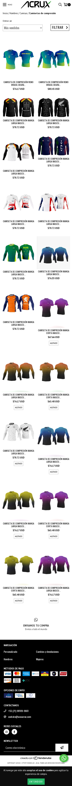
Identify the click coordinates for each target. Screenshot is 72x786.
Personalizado (10, 651)
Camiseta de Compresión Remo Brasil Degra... (18, 83)
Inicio (5, 13)
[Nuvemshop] (36, 759)
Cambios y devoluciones (47, 651)
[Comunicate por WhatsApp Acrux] (63, 758)
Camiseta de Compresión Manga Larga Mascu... (18, 121)
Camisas (23, 13)
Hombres (14, 13)
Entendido (36, 781)
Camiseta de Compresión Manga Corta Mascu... (53, 331)
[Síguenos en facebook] (14, 731)
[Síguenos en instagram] (6, 731)
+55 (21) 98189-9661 (18, 711)
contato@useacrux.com (19, 717)
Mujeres (40, 659)
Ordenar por (7, 20)
